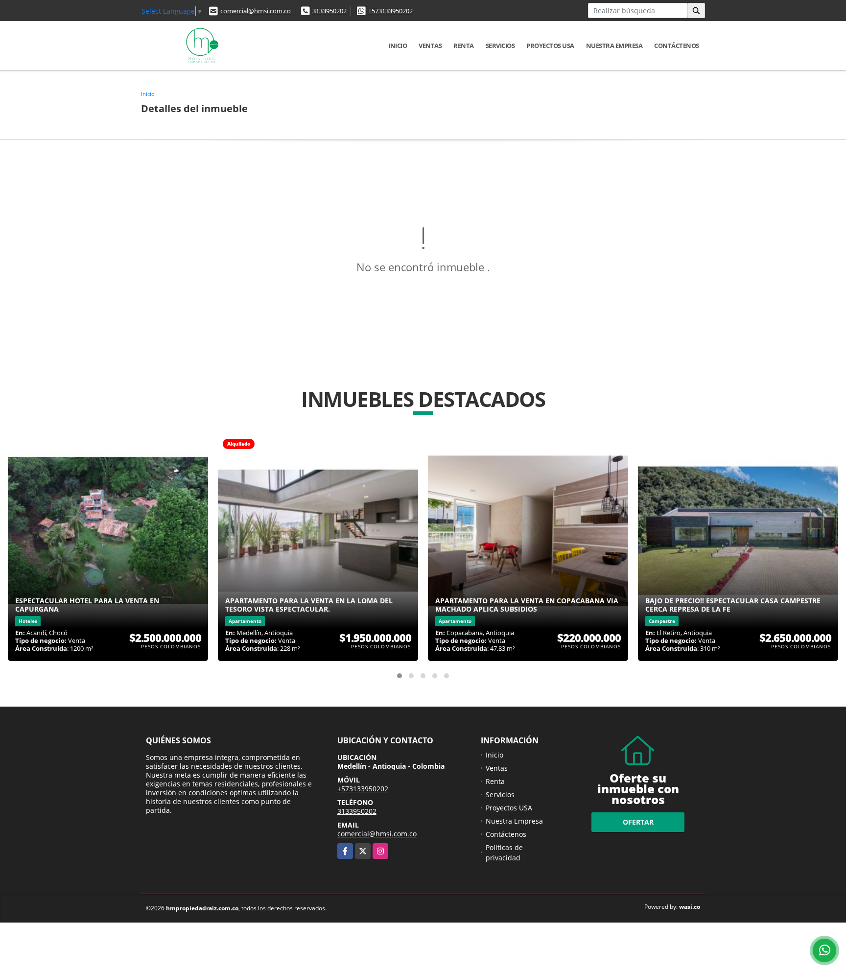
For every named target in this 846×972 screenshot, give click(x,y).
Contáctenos (676, 45)
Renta (463, 45)
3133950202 (329, 10)
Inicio (397, 45)
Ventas (430, 45)
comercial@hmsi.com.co (255, 10)
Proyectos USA (550, 45)
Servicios (500, 45)
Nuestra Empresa (614, 45)
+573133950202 (390, 10)
